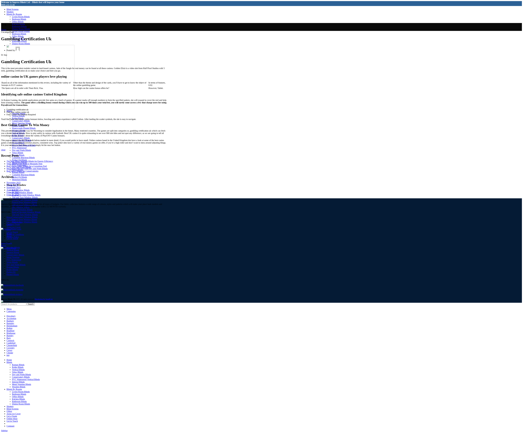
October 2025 (12, 185)
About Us (11, 220)
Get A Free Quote (14, 222)
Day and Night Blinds (21, 150)
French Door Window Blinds (24, 202)
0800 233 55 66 (8, 5)
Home (3, 29)
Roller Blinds (12, 269)
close (3, 150)
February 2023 (13, 195)
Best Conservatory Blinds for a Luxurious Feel (27, 166)
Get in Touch (12, 232)
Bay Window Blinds (21, 190)
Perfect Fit (11, 272)
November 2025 (14, 182)
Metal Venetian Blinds (21, 384)
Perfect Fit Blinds (19, 177)
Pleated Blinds (13, 274)
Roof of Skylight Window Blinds (26, 195)
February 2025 (13, 192)
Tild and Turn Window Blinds (25, 197)
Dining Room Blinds (21, 29)
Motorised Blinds (19, 179)
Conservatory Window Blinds (25, 200)
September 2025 (14, 187)
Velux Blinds (17, 153)
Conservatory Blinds (21, 121)
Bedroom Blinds (19, 19)
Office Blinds (18, 21)
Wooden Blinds (13, 247)
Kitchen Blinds (18, 24)
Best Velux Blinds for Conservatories (22, 171)
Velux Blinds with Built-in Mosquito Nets (24, 164)
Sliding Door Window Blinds (24, 222)
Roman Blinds (13, 267)
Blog (9, 229)
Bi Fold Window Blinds (22, 192)
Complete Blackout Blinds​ (23, 157)
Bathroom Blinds (19, 26)
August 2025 (12, 190)
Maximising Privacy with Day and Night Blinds (27, 168)
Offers (9, 225)
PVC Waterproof (19, 148)
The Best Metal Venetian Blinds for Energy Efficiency (30, 161)
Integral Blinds (13, 252)
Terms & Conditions (15, 234)
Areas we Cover (14, 227)
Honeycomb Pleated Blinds (24, 128)
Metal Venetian (13, 257)
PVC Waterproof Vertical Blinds (26, 379)
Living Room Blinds (21, 17)
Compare (10, 426)
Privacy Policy (13, 237)
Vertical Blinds (18, 116)
